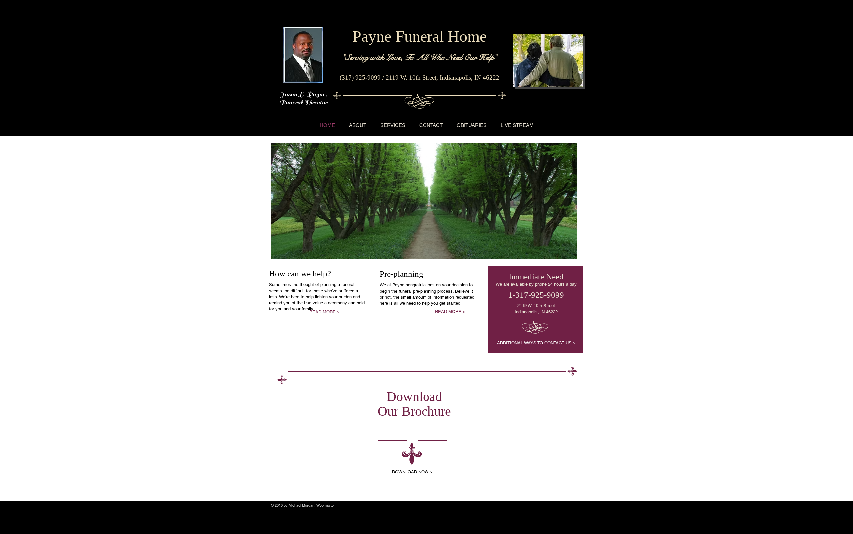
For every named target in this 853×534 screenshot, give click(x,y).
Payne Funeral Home (419, 36)
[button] (424, 201)
